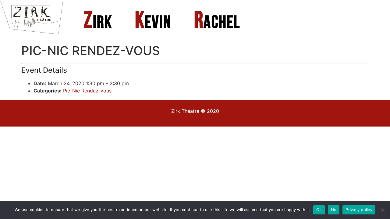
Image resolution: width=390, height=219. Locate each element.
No (334, 209)
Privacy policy (359, 209)
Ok (319, 209)
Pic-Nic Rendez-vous (87, 91)
